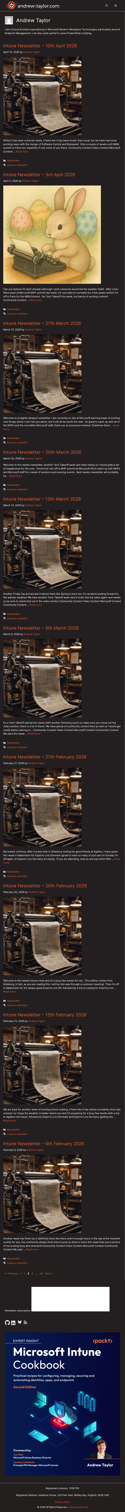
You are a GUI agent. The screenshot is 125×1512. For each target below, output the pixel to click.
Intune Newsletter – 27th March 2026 (42, 323)
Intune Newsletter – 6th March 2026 (41, 628)
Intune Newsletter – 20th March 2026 (42, 452)
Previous (11, 1273)
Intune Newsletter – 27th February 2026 (45, 757)
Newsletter (13, 160)
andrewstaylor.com (78, 1507)
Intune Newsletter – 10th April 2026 (40, 45)
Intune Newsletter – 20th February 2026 (45, 885)
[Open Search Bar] (106, 5)
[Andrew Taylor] (32, 5)
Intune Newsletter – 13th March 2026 (42, 499)
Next (49, 1273)
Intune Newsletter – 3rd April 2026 (39, 174)
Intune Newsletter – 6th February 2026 (43, 1143)
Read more (22, 151)
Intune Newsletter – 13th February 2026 (44, 1014)
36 (41, 1273)
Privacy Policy (62, 1502)
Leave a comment (17, 165)
